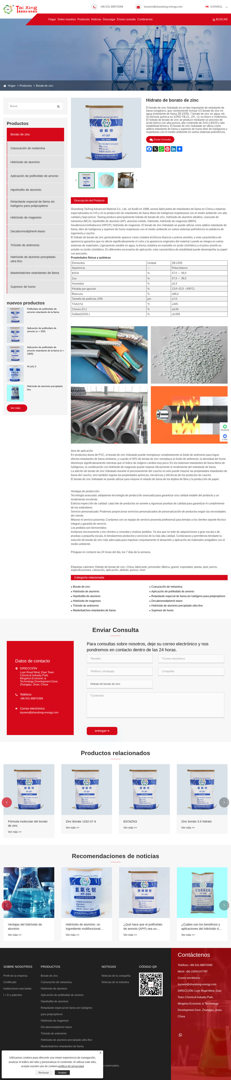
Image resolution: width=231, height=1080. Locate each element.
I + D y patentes (12, 995)
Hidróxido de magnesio (26, 217)
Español (216, 6)
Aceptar (62, 1072)
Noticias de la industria (115, 982)
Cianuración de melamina (27, 148)
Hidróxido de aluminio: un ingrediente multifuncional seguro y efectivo (83, 927)
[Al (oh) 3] (15, 373)
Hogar (52, 19)
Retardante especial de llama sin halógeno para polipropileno (32, 204)
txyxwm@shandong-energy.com (163, 6)
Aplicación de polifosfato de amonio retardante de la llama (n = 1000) (45, 350)
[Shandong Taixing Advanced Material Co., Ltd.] (20, 9)
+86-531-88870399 (111, 6)
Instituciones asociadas (17, 988)
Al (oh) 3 (31, 366)
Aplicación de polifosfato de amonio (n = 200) (41, 330)
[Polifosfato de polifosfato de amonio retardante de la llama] (15, 315)
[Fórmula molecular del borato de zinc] (29, 789)
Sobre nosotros (66, 19)
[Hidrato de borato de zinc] (86, 180)
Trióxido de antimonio (24, 245)
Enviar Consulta (162, 139)
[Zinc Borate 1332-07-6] (86, 789)
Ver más (15, 408)
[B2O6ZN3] (144, 789)
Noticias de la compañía (116, 975)
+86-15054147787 (197, 971)
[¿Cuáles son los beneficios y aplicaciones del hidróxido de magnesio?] (202, 892)
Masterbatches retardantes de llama (34, 273)
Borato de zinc (44, 85)
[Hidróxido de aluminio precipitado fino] (15, 393)
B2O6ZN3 (130, 821)
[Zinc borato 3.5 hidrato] (202, 789)
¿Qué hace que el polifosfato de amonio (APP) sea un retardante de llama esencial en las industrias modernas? (142, 927)
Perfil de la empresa (15, 975)
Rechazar (44, 1072)
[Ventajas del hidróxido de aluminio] (29, 892)
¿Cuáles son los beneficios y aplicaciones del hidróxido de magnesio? (200, 927)
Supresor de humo (23, 286)
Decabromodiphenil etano (27, 231)
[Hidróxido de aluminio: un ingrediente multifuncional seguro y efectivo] (86, 892)
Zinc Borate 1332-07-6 (81, 821)
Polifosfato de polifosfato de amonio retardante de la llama (43, 310)
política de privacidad (71, 1066)
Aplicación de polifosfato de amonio (34, 176)
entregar (102, 730)
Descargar (109, 19)
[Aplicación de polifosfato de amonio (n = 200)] (15, 334)
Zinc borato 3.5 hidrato (196, 821)
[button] (7, 802)
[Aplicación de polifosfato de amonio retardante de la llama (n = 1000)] (15, 353)
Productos (83, 19)
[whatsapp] (180, 1034)
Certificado (9, 982)
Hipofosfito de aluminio (25, 189)
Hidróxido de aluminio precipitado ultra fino (32, 259)
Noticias (96, 19)
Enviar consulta (126, 19)
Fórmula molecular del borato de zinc (28, 823)
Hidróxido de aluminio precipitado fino (45, 388)
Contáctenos (145, 19)
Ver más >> (14, 831)
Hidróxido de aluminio (25, 162)
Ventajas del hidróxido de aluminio (25, 926)
